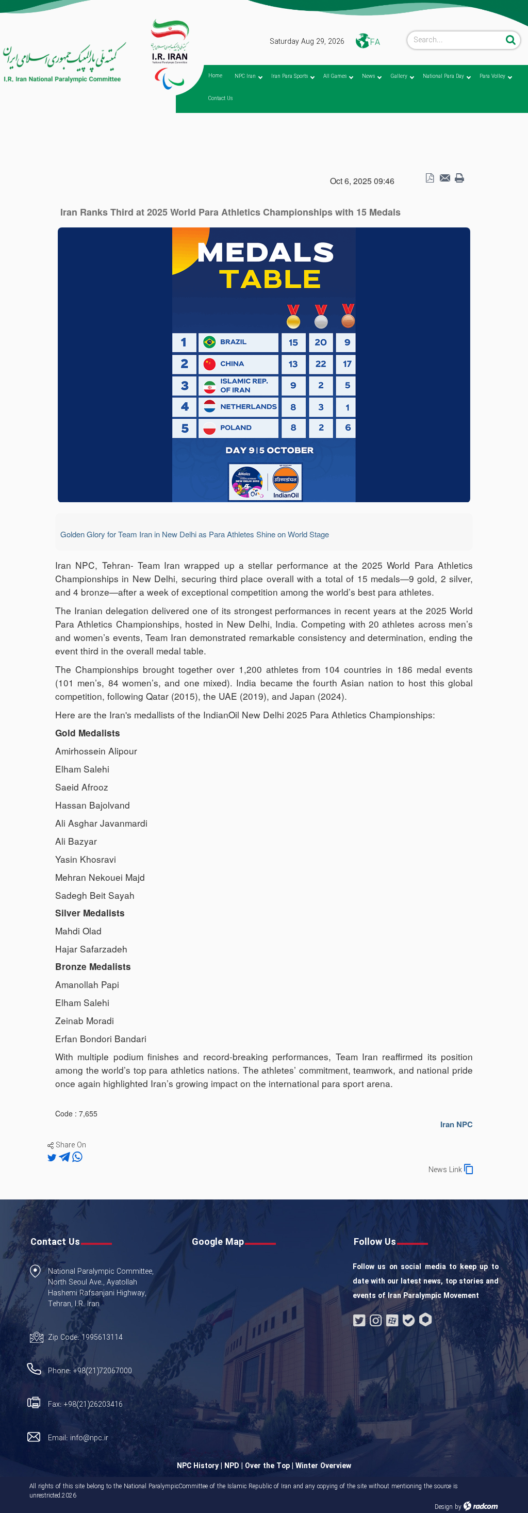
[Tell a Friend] (444, 178)
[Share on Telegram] (65, 1157)
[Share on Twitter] (53, 1157)
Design (444, 1507)
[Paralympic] (64, 62)
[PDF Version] (429, 178)
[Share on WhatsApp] (77, 1157)
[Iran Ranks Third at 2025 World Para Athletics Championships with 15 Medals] (264, 364)
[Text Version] (459, 178)
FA (375, 42)
